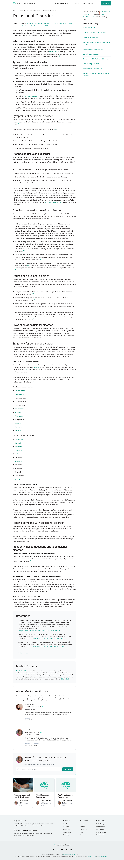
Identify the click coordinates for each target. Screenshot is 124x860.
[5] (34, 299)
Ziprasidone (19, 450)
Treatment (25, 26)
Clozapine (18, 479)
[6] (33, 318)
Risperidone (19, 439)
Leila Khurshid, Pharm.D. (33, 707)
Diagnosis (47, 23)
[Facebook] (53, 850)
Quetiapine (18, 447)
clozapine (36, 367)
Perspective (83, 829)
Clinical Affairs (67, 832)
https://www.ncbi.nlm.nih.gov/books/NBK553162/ (47, 646)
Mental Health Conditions (33, 11)
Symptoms (38, 23)
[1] (59, 56)
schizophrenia (54, 52)
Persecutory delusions (31, 96)
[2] (35, 67)
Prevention (16, 26)
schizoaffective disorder (53, 202)
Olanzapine (18, 443)
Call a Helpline (100, 829)
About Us (66, 824)
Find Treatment (100, 826)
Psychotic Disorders (89, 27)
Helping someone (37, 26)
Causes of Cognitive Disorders (93, 49)
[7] (26, 369)
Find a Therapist (101, 824)
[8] (33, 381)
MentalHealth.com (69, 854)
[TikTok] (66, 850)
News (81, 835)
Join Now (67, 769)
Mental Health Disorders (91, 54)
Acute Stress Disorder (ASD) (92, 68)
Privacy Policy (103, 856)
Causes (70, 23)
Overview (29, 23)
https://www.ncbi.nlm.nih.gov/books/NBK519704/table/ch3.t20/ (42, 630)
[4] (15, 269)
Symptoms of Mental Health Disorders (96, 59)
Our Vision (66, 826)
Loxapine (18, 423)
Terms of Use (91, 856)
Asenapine (18, 461)
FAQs (47, 26)
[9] (58, 504)
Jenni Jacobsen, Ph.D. (32, 732)
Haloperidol (18, 412)
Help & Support (88, 3)
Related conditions (59, 23)
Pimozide (18, 430)
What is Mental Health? (62, 3)
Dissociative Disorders (90, 37)
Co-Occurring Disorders (91, 64)
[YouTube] (62, 850)
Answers (82, 826)
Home (14, 11)
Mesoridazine (19, 409)
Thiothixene (19, 416)
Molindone (18, 427)
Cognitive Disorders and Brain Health (95, 32)
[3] (24, 250)
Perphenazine (19, 394)
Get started (106, 3)
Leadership (66, 829)
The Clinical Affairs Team (24, 671)
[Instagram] (58, 850)
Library (75, 3)
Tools (81, 832)
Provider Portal (100, 835)
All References (23, 653)
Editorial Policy (65, 679)
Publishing (66, 835)
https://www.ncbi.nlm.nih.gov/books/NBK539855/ (48, 638)
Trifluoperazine (20, 391)
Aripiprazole (19, 454)
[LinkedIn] (71, 850)
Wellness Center (101, 832)
